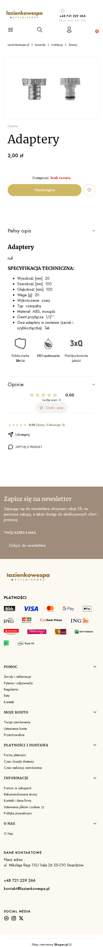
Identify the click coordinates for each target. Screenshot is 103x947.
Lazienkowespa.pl (18, 45)
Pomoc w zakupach (17, 788)
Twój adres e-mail (20, 532)
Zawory (73, 45)
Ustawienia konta (15, 728)
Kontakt (9, 702)
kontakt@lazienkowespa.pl (27, 888)
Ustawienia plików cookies (22, 807)
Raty (7, 695)
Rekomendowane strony (20, 794)
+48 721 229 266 (72, 16)
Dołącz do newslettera (27, 545)
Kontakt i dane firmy (17, 800)
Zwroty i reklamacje (17, 676)
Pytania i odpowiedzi (18, 683)
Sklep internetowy (50, 944)
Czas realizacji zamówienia (23, 767)
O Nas (8, 833)
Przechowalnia (14, 734)
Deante (12, 126)
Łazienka (40, 45)
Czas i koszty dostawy (19, 761)
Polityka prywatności (18, 813)
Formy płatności (15, 755)
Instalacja (57, 45)
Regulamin (11, 689)
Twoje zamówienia (17, 722)
